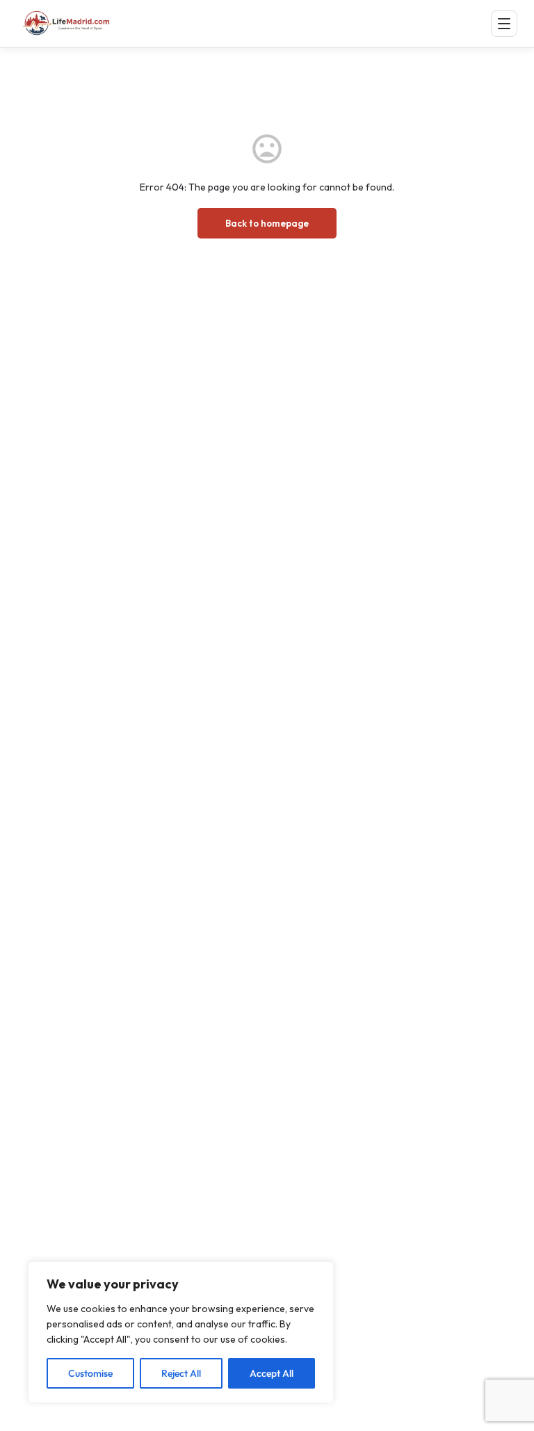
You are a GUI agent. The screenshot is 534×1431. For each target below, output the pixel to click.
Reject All (181, 1373)
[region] (181, 1332)
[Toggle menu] (504, 23)
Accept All (271, 1373)
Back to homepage (267, 223)
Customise (90, 1373)
